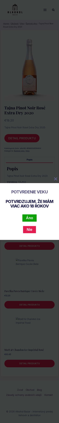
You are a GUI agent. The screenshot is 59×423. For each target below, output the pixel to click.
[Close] (55, 179)
